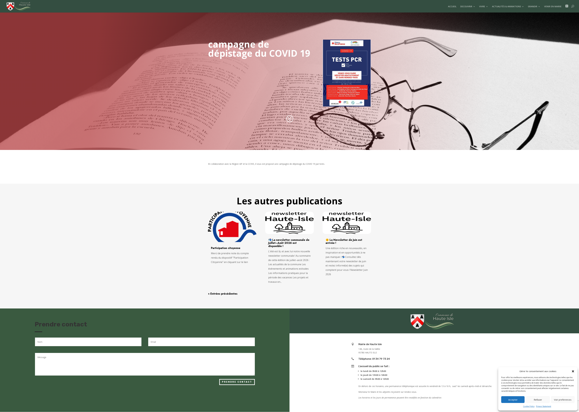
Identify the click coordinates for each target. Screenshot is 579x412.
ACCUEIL (452, 6)
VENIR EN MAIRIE (553, 6)
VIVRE (482, 6)
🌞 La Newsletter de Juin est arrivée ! (344, 241)
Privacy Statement (543, 406)
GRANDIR (532, 6)
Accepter (513, 399)
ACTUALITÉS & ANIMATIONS (506, 6)
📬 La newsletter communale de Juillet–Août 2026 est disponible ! (288, 243)
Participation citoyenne (225, 248)
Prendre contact (237, 382)
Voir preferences (562, 399)
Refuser (538, 399)
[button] (572, 371)
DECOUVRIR (466, 6)
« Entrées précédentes (222, 294)
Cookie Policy (529, 406)
